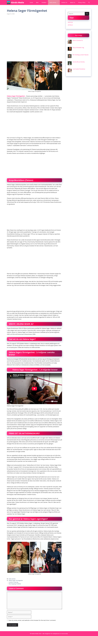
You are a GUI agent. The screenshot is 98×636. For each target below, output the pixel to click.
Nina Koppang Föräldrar (15, 584)
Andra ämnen (52, 2)
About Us (72, 2)
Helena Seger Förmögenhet (16, 580)
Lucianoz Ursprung (13, 582)
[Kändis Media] (8, 2)
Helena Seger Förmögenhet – (16, 96)
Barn (37, 2)
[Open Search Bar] (89, 2)
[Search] (87, 14)
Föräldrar (44, 2)
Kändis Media (17, 2)
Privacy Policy (81, 2)
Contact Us (64, 2)
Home (31, 2)
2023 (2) (70, 22)
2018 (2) (70, 25)
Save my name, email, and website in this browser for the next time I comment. (32, 620)
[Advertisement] (34, 28)
